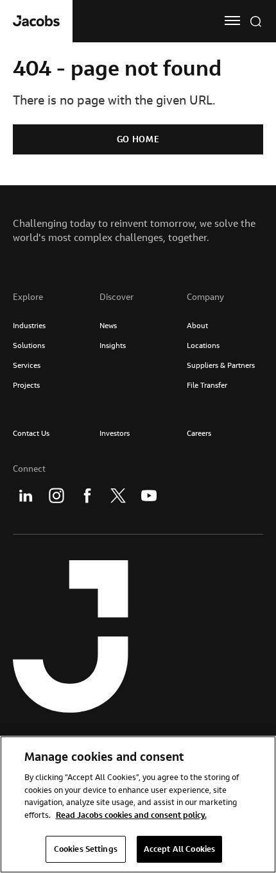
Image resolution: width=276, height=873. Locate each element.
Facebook (87, 495)
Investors (114, 433)
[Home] (36, 21)
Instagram (56, 495)
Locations (203, 345)
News (108, 325)
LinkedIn (26, 495)
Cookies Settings (85, 849)
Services (26, 365)
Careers (199, 433)
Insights (112, 345)
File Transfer (207, 385)
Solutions (29, 345)
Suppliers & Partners (221, 365)
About (197, 325)
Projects (26, 385)
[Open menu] (232, 20)
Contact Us (31, 433)
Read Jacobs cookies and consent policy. (131, 815)
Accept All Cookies (179, 849)
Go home (138, 139)
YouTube (149, 495)
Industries (29, 325)
